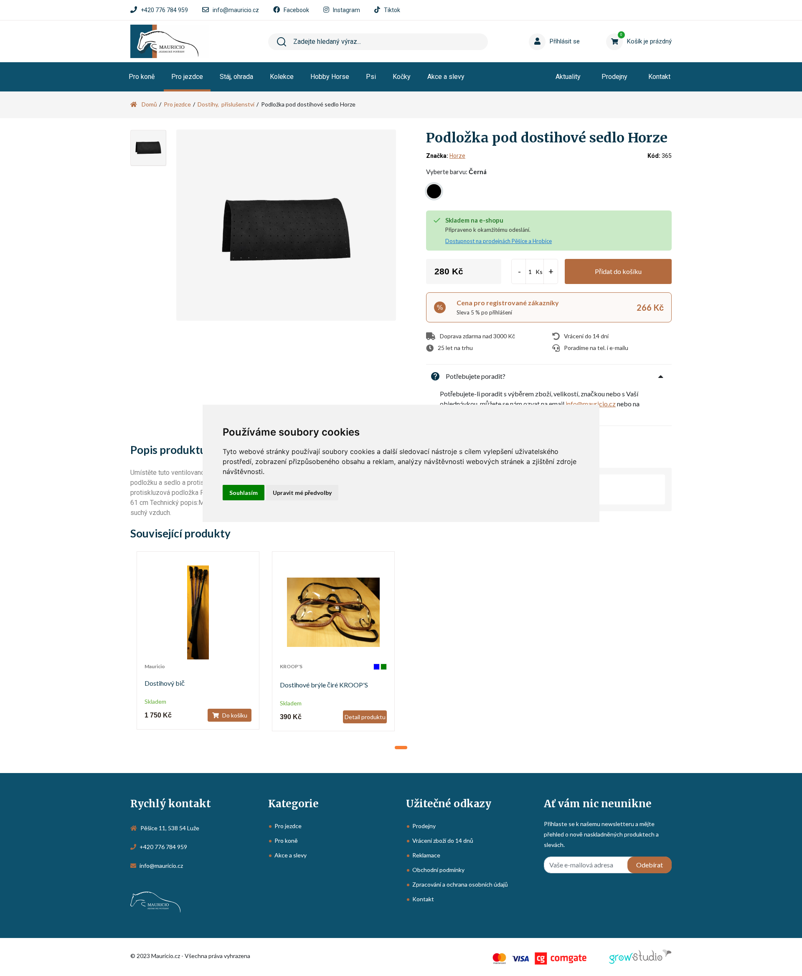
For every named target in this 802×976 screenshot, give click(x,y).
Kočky (402, 77)
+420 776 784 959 (164, 10)
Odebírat (649, 865)
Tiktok (392, 10)
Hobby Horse (329, 77)
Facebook (296, 10)
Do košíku (234, 715)
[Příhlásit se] (539, 28)
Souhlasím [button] (243, 492)
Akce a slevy (445, 77)
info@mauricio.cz (236, 10)
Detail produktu (365, 716)
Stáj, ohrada (236, 77)
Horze (457, 155)
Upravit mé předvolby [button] (302, 492)
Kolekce (282, 77)
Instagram (346, 10)
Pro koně (142, 77)
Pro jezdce (187, 77)
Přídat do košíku (618, 271)
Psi (371, 77)
